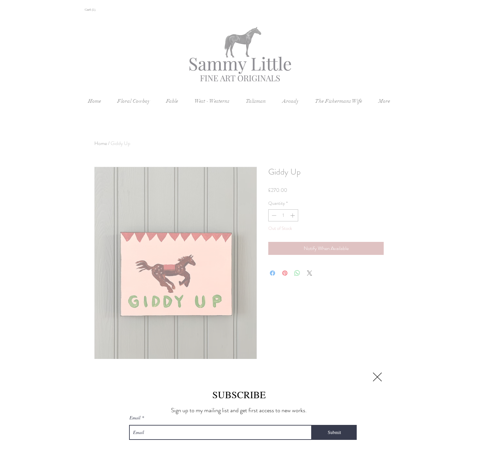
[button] (377, 377)
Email (134, 417)
